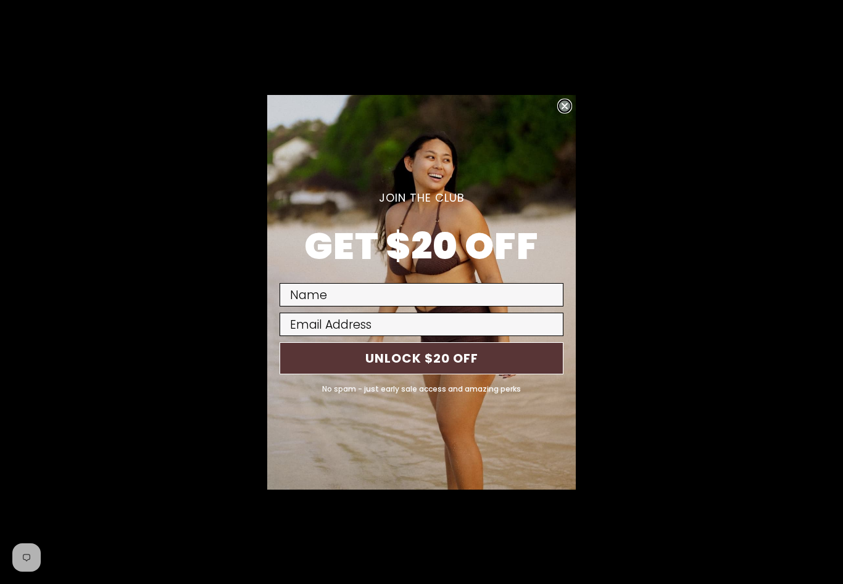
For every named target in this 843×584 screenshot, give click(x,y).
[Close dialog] (565, 106)
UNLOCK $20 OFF (421, 358)
